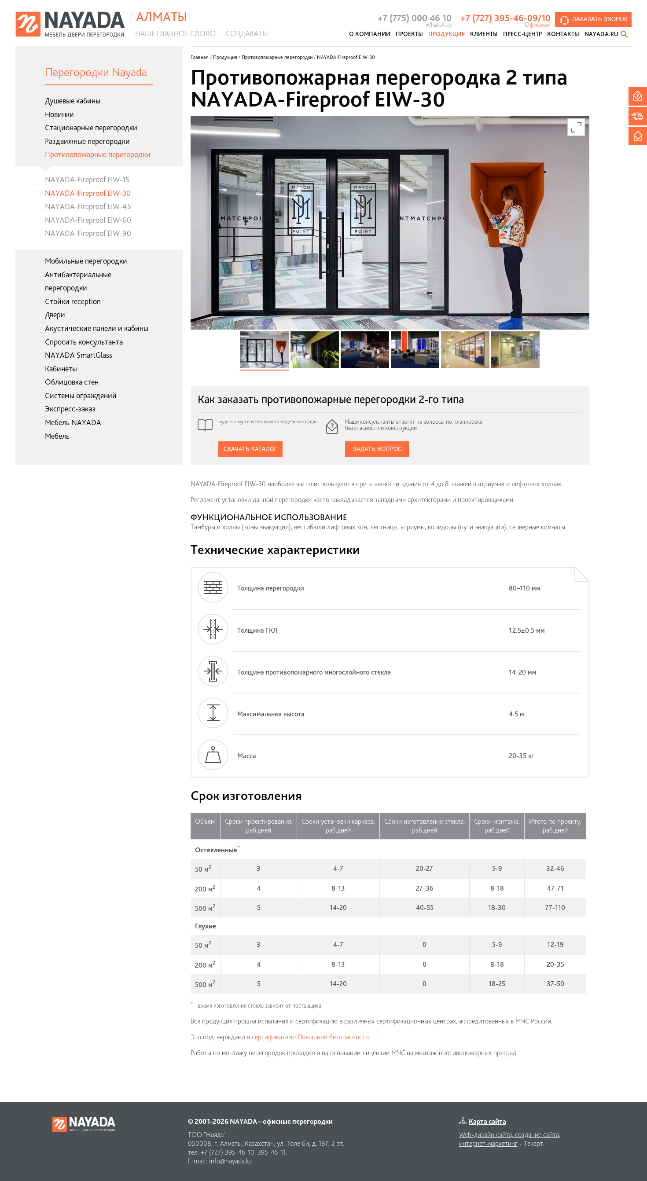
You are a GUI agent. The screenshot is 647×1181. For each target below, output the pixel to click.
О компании (369, 33)
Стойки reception (73, 301)
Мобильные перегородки (86, 260)
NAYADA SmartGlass (78, 354)
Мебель (57, 435)
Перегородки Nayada (96, 72)
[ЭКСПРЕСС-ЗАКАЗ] (638, 116)
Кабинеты (61, 368)
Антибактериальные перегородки (78, 281)
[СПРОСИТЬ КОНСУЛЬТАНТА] (638, 96)
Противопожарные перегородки (98, 154)
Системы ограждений (81, 395)
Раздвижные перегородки (87, 141)
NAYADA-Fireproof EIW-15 (87, 179)
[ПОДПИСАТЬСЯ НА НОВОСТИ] (638, 136)
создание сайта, (537, 1134)
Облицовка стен (72, 381)
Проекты (409, 33)
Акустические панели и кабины (96, 328)
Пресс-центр (522, 33)
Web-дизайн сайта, (487, 1134)
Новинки (59, 114)
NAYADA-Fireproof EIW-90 (88, 233)
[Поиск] (625, 34)
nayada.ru (601, 33)
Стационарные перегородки (91, 127)
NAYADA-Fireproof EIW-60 (88, 219)
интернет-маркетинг (488, 1143)
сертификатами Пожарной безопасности (310, 1037)
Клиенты (484, 33)
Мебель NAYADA (73, 422)
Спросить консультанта (84, 341)
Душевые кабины (72, 100)
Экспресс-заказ (70, 408)
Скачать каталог (250, 449)
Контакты (563, 33)
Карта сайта (487, 1121)
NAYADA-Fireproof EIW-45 (88, 206)
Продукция (446, 33)
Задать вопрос (377, 449)
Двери (55, 314)
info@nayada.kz (230, 1161)
